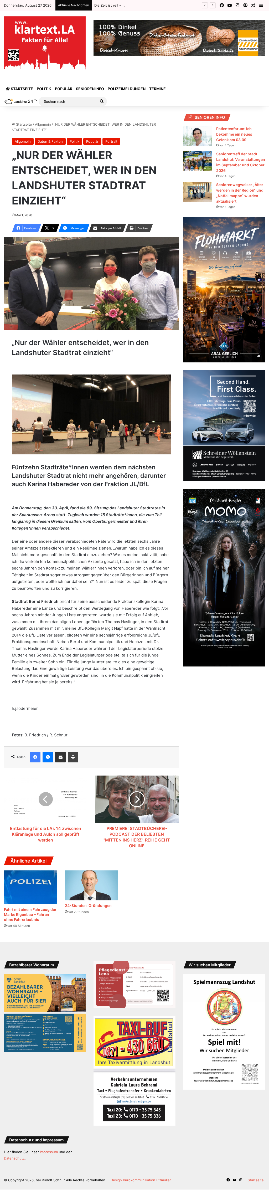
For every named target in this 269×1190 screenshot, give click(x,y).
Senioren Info (90, 88)
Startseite (21, 88)
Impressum (49, 1152)
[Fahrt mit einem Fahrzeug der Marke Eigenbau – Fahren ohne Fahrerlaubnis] (30, 887)
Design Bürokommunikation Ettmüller (141, 1180)
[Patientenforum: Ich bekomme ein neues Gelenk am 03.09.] (197, 136)
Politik (44, 88)
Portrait (111, 141)
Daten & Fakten (50, 141)
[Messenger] (48, 757)
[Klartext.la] (45, 43)
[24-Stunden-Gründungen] (91, 885)
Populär (63, 88)
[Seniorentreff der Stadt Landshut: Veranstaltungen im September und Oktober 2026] (197, 161)
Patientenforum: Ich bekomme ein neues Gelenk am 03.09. (234, 134)
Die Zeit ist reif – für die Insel (118, 5)
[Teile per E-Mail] (60, 757)
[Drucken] (73, 757)
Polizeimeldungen (127, 88)
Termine (157, 88)
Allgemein (43, 124)
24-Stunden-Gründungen (88, 905)
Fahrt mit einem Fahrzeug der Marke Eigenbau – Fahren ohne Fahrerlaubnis (30, 914)
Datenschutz (14, 1158)
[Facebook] (35, 757)
